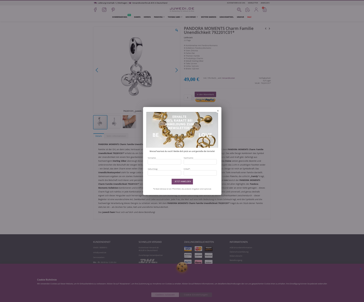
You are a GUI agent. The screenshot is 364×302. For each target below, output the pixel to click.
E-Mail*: (187, 169)
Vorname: (152, 158)
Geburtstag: (153, 169)
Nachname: (188, 158)
